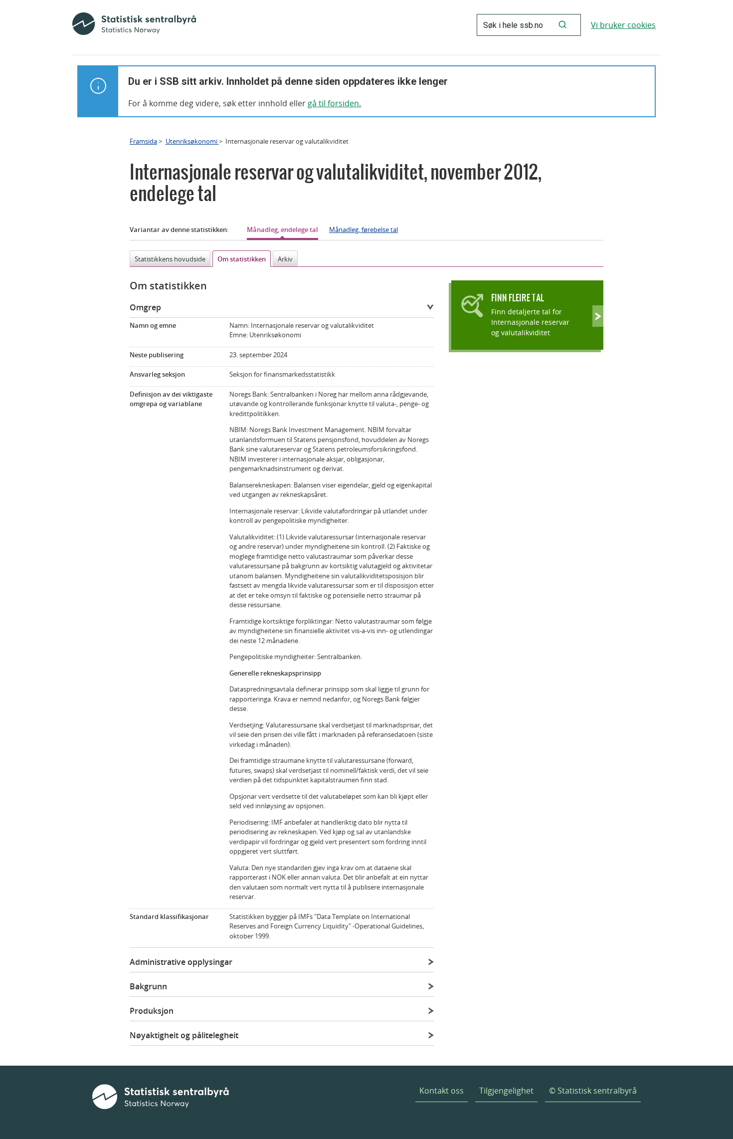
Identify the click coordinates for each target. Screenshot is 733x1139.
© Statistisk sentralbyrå (593, 1090)
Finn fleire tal (517, 297)
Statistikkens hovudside (170, 258)
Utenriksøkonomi (192, 141)
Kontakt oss (441, 1090)
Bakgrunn (148, 986)
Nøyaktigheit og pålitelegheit (184, 1035)
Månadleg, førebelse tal (363, 229)
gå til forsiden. (334, 103)
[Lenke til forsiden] (134, 24)
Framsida (143, 141)
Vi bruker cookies (623, 24)
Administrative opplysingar (181, 961)
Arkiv (285, 258)
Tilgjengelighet (506, 1090)
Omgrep (145, 307)
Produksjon (152, 1010)
